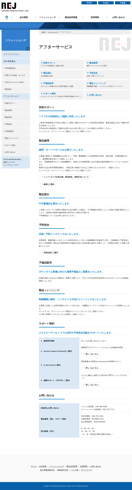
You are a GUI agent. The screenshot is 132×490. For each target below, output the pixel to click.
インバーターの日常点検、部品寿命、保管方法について (66, 177)
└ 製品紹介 (7, 89)
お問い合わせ (118, 17)
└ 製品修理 (7, 110)
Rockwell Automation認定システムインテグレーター (12, 162)
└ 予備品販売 (8, 131)
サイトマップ (86, 470)
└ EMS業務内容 (9, 68)
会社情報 (24, 17)
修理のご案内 (49, 184)
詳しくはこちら (92, 354)
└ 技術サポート (9, 103)
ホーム (33, 466)
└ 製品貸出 (7, 117)
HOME (43, 32)
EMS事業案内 (9, 61)
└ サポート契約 (9, 145)
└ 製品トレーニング (11, 138)
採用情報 (95, 17)
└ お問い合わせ (9, 152)
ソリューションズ (47, 17)
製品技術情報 (71, 17)
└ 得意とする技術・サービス (14, 75)
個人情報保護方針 (47, 470)
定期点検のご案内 (51, 252)
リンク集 (74, 470)
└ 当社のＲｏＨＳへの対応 (13, 82)
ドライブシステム (11, 54)
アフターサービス (11, 96)
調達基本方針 (62, 470)
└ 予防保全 (7, 124)
